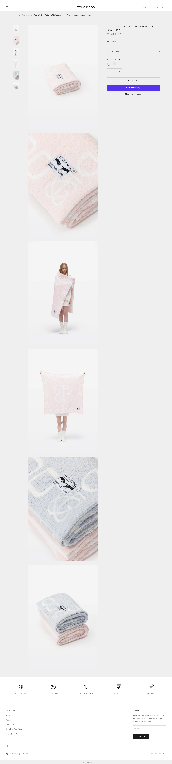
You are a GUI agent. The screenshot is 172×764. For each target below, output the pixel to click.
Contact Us (10, 720)
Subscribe (141, 736)
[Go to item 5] (15, 75)
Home (23, 15)
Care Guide (10, 725)
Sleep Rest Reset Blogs (14, 729)
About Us (9, 716)
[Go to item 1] (15, 29)
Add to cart (133, 80)
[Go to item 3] (15, 52)
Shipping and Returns (14, 734)
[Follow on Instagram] (7, 746)
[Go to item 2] (15, 41)
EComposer (89, 762)
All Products (34, 15)
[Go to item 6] (15, 87)
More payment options (133, 94)
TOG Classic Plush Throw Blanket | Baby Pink (67, 15)
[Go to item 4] (15, 64)
